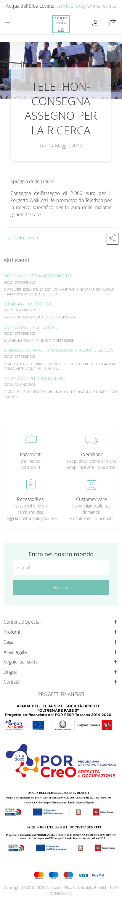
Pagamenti (31, 454)
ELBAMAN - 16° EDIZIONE (28, 304)
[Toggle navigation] (7, 24)
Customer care (91, 499)
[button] (112, 239)
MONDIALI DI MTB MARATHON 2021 (38, 276)
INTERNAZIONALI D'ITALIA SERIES (35, 378)
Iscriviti (61, 587)
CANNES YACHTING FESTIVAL (30, 327)
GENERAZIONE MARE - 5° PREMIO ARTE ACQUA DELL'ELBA (58, 350)
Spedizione (91, 454)
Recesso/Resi (31, 499)
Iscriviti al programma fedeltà (85, 6)
